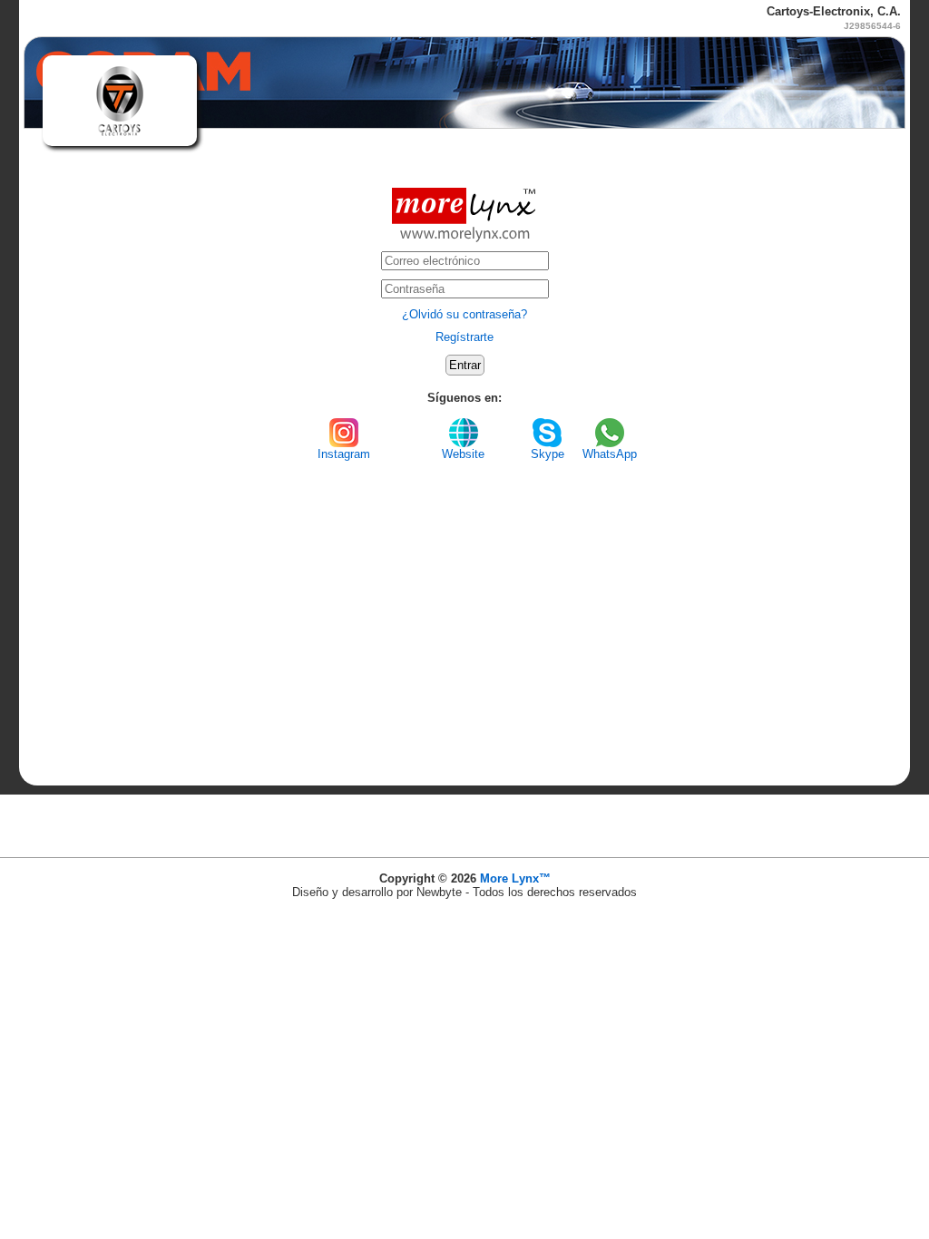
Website (463, 454)
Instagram (344, 454)
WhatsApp (609, 454)
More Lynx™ (515, 878)
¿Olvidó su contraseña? (464, 314)
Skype (547, 454)
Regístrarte (464, 337)
